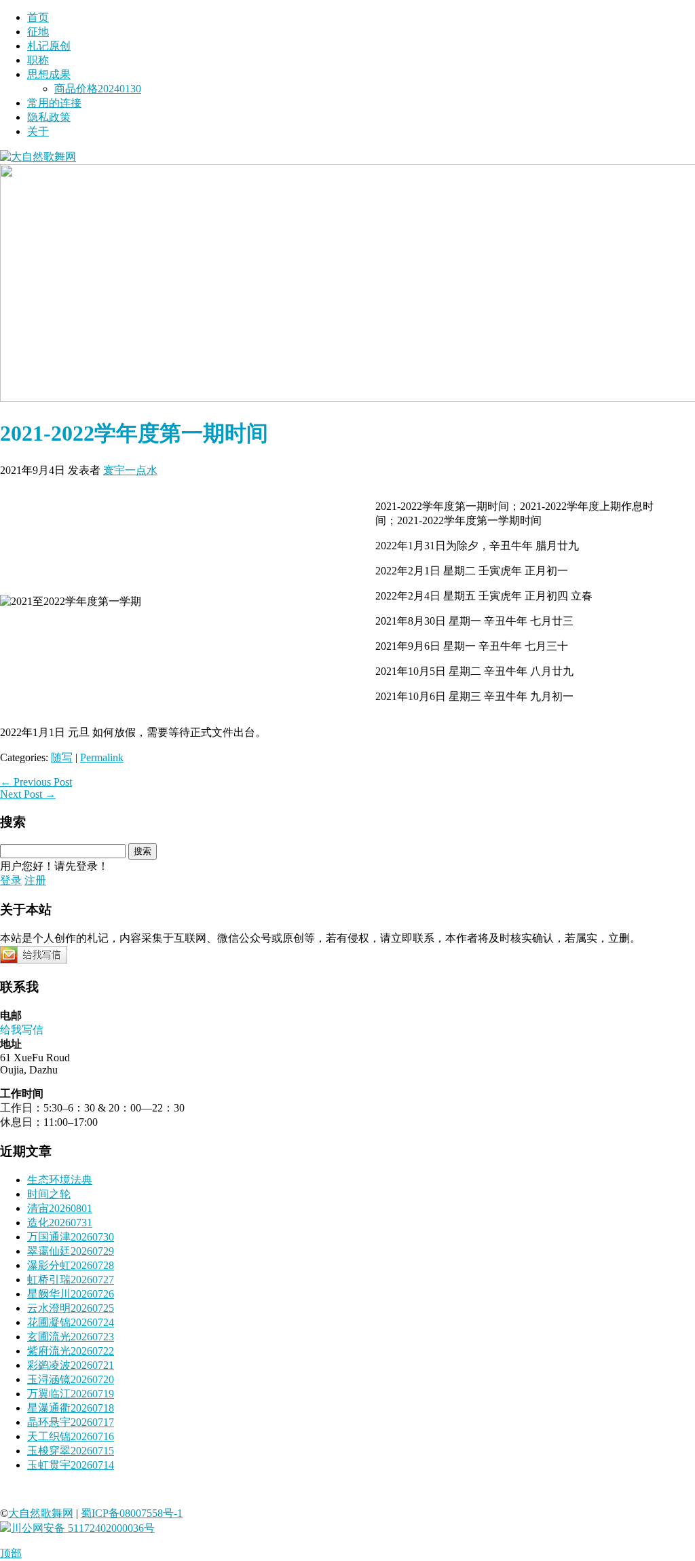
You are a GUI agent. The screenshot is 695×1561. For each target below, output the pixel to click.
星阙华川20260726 (70, 1294)
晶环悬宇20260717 (70, 1422)
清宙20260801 (59, 1208)
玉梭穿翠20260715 (70, 1450)
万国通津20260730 (70, 1237)
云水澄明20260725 (70, 1308)
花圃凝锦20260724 (70, 1322)
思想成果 (49, 74)
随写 (62, 757)
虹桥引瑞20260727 (70, 1279)
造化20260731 (59, 1222)
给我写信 (21, 1029)
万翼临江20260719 (70, 1393)
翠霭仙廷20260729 (70, 1251)
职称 (38, 60)
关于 (38, 131)
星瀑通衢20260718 (70, 1408)
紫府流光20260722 (70, 1351)
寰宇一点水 (130, 470)
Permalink (102, 757)
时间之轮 (49, 1194)
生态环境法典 (59, 1180)
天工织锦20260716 (70, 1436)
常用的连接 (54, 103)
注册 (35, 880)
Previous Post (36, 782)
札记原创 (49, 46)
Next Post (28, 794)
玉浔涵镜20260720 (70, 1379)
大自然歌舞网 (40, 1513)
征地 (38, 31)
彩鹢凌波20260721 (70, 1365)
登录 (11, 880)
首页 (38, 17)
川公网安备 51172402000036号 (83, 1528)
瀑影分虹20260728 (70, 1265)
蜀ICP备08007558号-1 (132, 1513)
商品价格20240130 (97, 88)
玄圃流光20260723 (70, 1336)
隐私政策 (49, 117)
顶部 (11, 1553)
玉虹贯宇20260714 (70, 1465)
